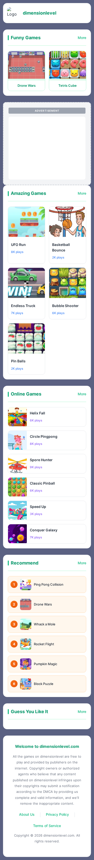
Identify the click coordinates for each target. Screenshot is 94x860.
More (82, 37)
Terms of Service (47, 826)
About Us (27, 814)
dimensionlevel (39, 13)
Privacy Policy (57, 814)
